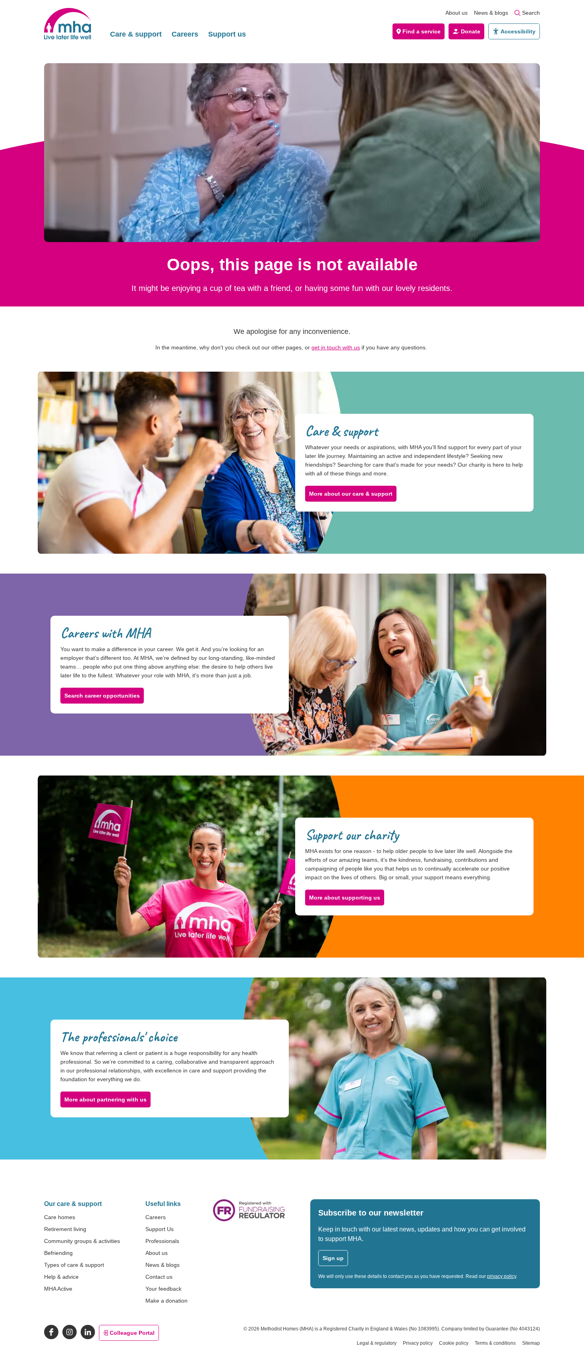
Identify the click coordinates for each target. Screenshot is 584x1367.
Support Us (159, 1229)
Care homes (59, 1217)
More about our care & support (351, 494)
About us (456, 13)
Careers (185, 34)
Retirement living (65, 1229)
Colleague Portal (132, 1333)
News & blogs (491, 13)
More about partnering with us (105, 1099)
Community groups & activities (82, 1241)
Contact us (158, 1277)
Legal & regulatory (376, 1343)
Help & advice (61, 1277)
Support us (227, 34)
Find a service (421, 31)
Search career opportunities (102, 695)
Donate (470, 31)
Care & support (136, 34)
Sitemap (531, 1343)
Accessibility (518, 31)
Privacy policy (418, 1343)
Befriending (58, 1253)
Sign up (333, 1258)
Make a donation (166, 1300)
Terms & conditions (495, 1343)
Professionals (162, 1241)
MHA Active (58, 1289)
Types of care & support (74, 1265)
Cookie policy (453, 1343)
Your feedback (163, 1289)
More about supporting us (344, 897)
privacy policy (501, 1276)
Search (531, 13)
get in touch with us (335, 347)
